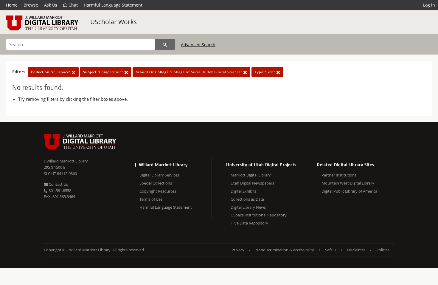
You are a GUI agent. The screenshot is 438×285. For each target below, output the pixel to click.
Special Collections (155, 183)
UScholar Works (113, 22)
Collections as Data (247, 199)
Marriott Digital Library (251, 175)
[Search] (165, 44)
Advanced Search (198, 44)
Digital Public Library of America (349, 191)
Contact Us (58, 184)
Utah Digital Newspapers (252, 183)
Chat (72, 5)
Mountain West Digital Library (347, 183)
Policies (382, 250)
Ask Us (50, 5)
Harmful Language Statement (113, 5)
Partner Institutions (338, 175)
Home (12, 5)
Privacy (238, 250)
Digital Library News (248, 207)
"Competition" (104, 72)
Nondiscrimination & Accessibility (284, 250)
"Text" (266, 72)
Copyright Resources (157, 191)
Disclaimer (356, 250)
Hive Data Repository (249, 223)
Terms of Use (150, 199)
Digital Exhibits (244, 191)
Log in (429, 5)
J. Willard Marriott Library (66, 161)
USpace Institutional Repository (259, 215)
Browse (31, 5)
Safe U (330, 250)
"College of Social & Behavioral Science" (189, 72)
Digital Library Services (159, 175)
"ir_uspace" (51, 72)
